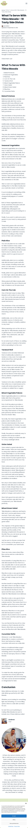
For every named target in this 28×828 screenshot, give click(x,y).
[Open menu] (26, 3)
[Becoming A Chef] (4, 3)
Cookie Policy (11, 826)
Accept (14, 816)
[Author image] (2, 26)
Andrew (7, 26)
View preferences (14, 823)
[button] (26, 803)
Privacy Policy (17, 826)
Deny (14, 819)
